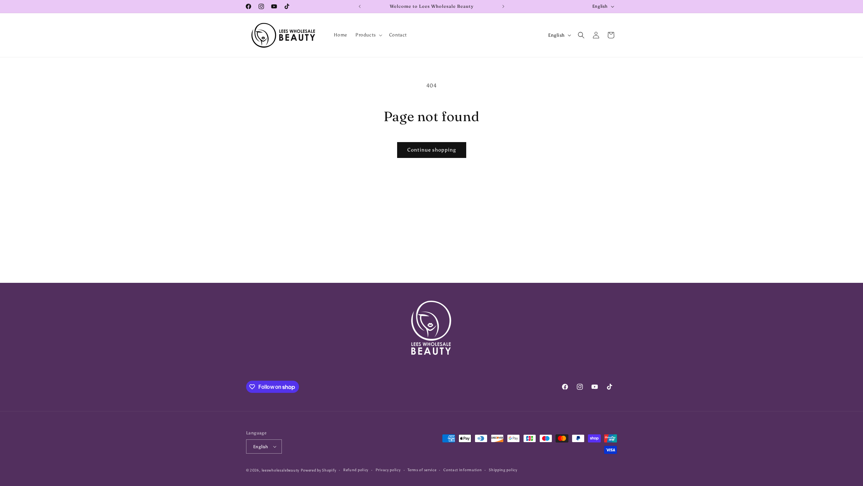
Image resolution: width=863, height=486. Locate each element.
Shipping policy (503, 470)
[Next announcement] (503, 6)
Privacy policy (388, 470)
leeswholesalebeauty (280, 470)
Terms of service (422, 470)
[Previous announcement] (359, 6)
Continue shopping (431, 150)
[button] (368, 35)
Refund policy (355, 470)
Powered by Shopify (318, 470)
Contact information (462, 470)
